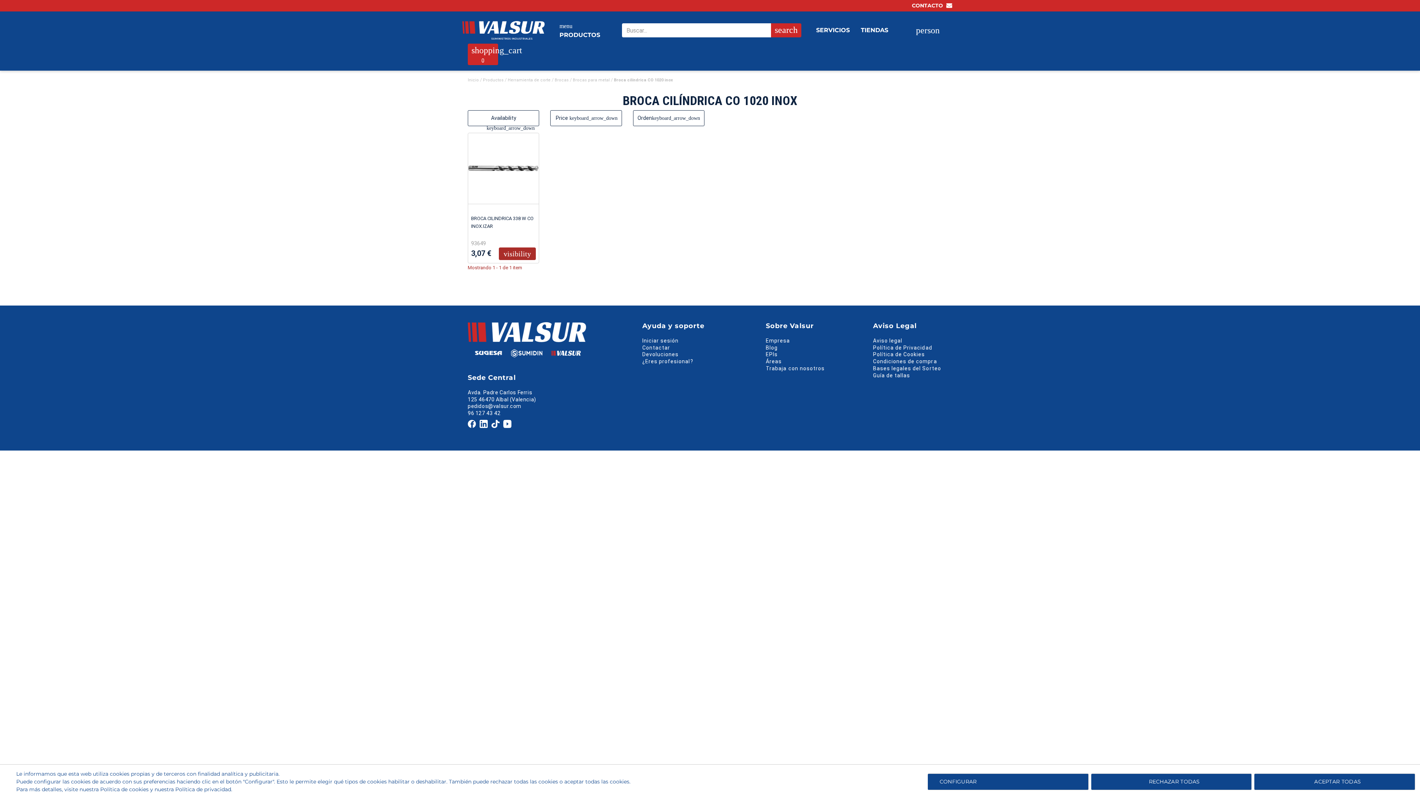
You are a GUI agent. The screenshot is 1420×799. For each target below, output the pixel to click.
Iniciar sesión (660, 341)
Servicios (833, 30)
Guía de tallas (891, 375)
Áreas (774, 361)
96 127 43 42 (484, 413)
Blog (772, 348)
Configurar (957, 781)
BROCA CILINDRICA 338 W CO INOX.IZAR (502, 222)
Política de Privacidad (902, 348)
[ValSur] (503, 30)
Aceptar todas (1337, 781)
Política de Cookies (899, 354)
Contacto (928, 5)
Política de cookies (124, 789)
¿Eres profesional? (667, 361)
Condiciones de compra (905, 361)
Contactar (656, 348)
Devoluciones (660, 354)
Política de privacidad (203, 789)
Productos (579, 30)
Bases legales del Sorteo (907, 368)
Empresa (778, 341)
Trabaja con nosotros (795, 368)
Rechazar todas (1174, 781)
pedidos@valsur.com (494, 406)
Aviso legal (888, 341)
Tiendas (874, 30)
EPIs (772, 354)
